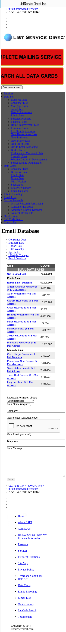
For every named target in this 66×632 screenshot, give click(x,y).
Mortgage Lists (19, 106)
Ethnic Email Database (19, 282)
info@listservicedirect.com (23, 8)
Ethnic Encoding (13, 194)
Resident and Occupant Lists (27, 153)
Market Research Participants (27, 203)
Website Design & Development (29, 159)
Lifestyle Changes (21, 187)
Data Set (8, 96)
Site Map (23, 563)
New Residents (19, 137)
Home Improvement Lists (25, 124)
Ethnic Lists (17, 115)
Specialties (17, 184)
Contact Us (10, 222)
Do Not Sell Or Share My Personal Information (32, 536)
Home (21, 516)
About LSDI (25, 522)
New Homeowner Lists (24, 134)
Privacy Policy (26, 569)
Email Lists (10, 197)
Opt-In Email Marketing (24, 146)
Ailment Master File (22, 212)
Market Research (13, 200)
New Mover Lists (20, 140)
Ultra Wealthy (18, 181)
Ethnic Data (17, 175)
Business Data (19, 172)
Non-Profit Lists (20, 143)
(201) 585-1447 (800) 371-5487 (26, 485)
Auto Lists (17, 109)
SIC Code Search (13, 219)
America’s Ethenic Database (26, 209)
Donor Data (17, 178)
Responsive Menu (12, 87)
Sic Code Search (27, 610)
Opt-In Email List (16, 274)
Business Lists (19, 99)
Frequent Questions (29, 556)
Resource (23, 544)
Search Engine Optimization (26, 162)
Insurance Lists (19, 128)
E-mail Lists (24, 597)
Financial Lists (19, 121)
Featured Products (21, 118)
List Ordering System (23, 131)
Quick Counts (11, 216)
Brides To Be (18, 150)
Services (8, 93)
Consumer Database (22, 206)
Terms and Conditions (30, 575)
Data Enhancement (21, 112)
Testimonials (25, 616)
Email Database (19, 190)
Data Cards (10, 165)
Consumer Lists (19, 102)
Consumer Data (19, 168)
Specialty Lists (19, 156)
